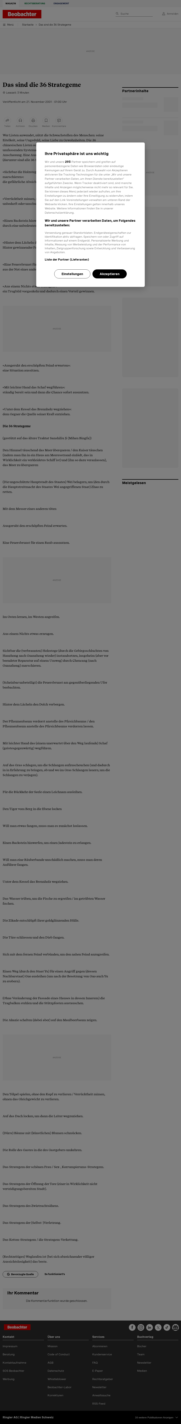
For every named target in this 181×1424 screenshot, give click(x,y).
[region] (90, 214)
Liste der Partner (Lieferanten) (67, 259)
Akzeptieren (109, 274)
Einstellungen (72, 274)
